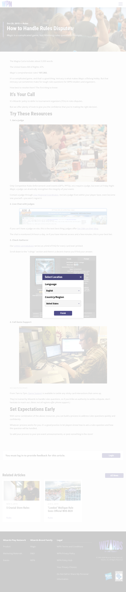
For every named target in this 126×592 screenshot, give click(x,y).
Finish (63, 313)
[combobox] (60, 291)
